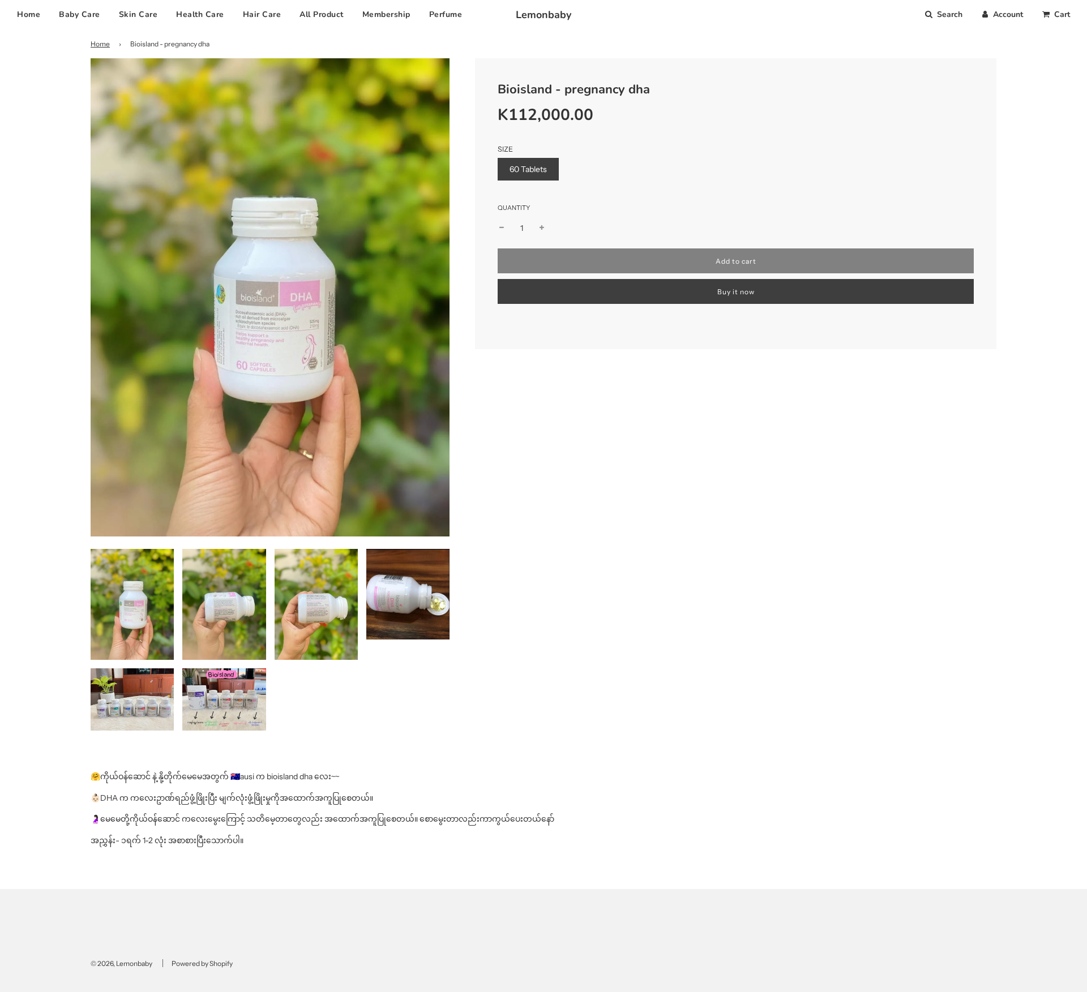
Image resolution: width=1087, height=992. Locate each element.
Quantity (514, 208)
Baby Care (79, 14)
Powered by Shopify (202, 963)
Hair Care (262, 14)
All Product (321, 14)
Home (28, 14)
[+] (542, 228)
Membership (386, 14)
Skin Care (138, 14)
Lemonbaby (543, 15)
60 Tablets (528, 169)
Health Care (200, 14)
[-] (502, 228)
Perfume (446, 14)
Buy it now (736, 291)
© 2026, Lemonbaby (121, 963)
